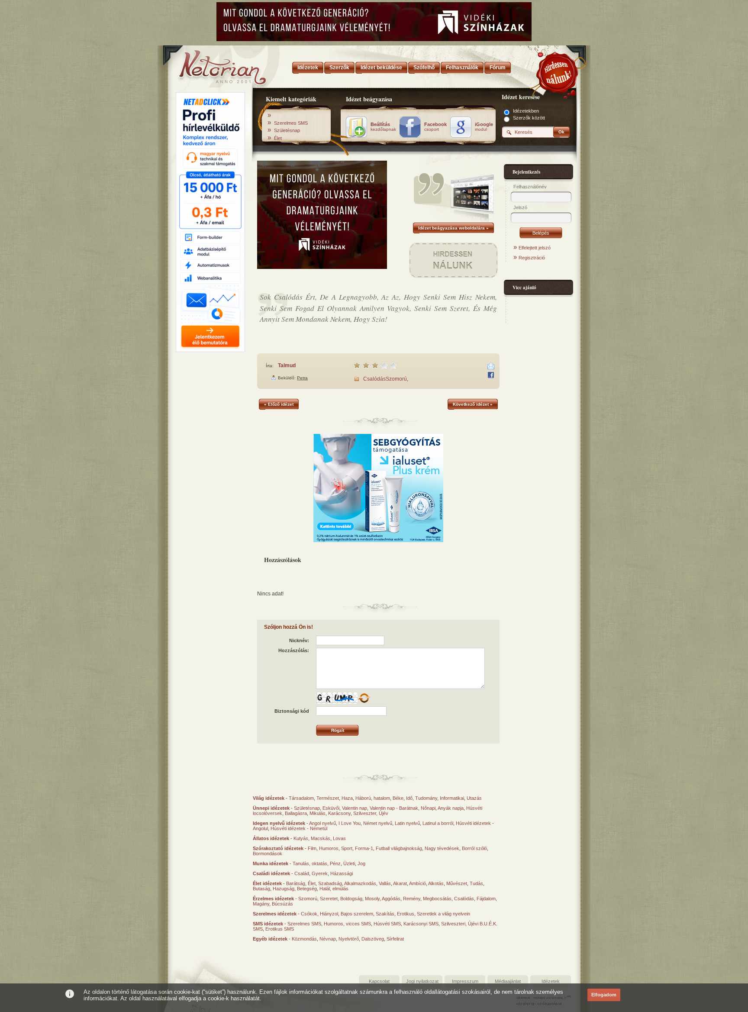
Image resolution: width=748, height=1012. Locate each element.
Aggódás (391, 898)
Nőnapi (428, 808)
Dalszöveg (372, 938)
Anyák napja (451, 808)
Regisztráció (532, 257)
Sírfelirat (395, 938)
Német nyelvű (377, 823)
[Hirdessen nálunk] (557, 71)
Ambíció (417, 883)
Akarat (400, 883)
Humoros (329, 848)
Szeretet (329, 898)
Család (301, 873)
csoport (435, 127)
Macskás (320, 838)
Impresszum (465, 981)
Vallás (385, 883)
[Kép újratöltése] (364, 698)
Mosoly (372, 898)
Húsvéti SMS (387, 923)
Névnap (327, 938)
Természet (327, 798)
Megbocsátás (437, 898)
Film (312, 848)
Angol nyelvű (322, 823)
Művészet (456, 883)
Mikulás (318, 813)
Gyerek (320, 873)
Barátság (295, 883)
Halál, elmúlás (333, 888)
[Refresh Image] (364, 702)
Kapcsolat (379, 981)
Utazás (474, 798)
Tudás (476, 883)
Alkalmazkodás (360, 883)
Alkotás (436, 883)
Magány (261, 903)
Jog (361, 863)
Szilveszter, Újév (370, 813)
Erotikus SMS (279, 928)
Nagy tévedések (442, 848)
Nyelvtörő (349, 938)
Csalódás (374, 379)
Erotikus (405, 913)
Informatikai (452, 798)
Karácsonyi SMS (420, 923)
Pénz (335, 863)
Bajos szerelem (357, 913)
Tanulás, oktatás (310, 863)
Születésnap (287, 130)
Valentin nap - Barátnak (394, 808)
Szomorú (396, 379)
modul (484, 127)
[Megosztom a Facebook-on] (491, 375)
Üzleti (349, 863)
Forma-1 (364, 848)
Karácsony (339, 813)
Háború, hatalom (372, 798)
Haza (347, 798)
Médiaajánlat (508, 981)
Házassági (341, 873)
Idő (409, 798)
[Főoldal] (209, 64)
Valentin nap (354, 808)
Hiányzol (329, 913)
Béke (398, 798)
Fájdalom (486, 898)
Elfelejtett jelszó (535, 247)
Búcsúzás (282, 903)
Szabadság (330, 883)
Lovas (339, 838)
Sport (346, 848)
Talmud (287, 365)
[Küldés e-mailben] (491, 366)
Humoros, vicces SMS (347, 923)
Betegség (307, 888)
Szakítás (385, 913)
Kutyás (300, 838)
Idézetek (551, 981)
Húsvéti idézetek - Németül (299, 828)
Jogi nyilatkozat (422, 981)
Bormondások (267, 853)
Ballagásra (296, 813)
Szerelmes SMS (291, 123)
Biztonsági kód (291, 711)
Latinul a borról (437, 823)
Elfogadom (603, 994)
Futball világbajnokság (399, 848)
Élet (278, 138)
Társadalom (301, 798)
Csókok (309, 913)
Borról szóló (474, 848)
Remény (411, 898)
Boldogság (351, 898)
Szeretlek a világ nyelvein (443, 913)
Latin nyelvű (407, 823)
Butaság (261, 888)
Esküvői (330, 808)
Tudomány (426, 798)
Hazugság (283, 888)
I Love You (350, 823)
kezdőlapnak (383, 127)
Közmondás (304, 938)
